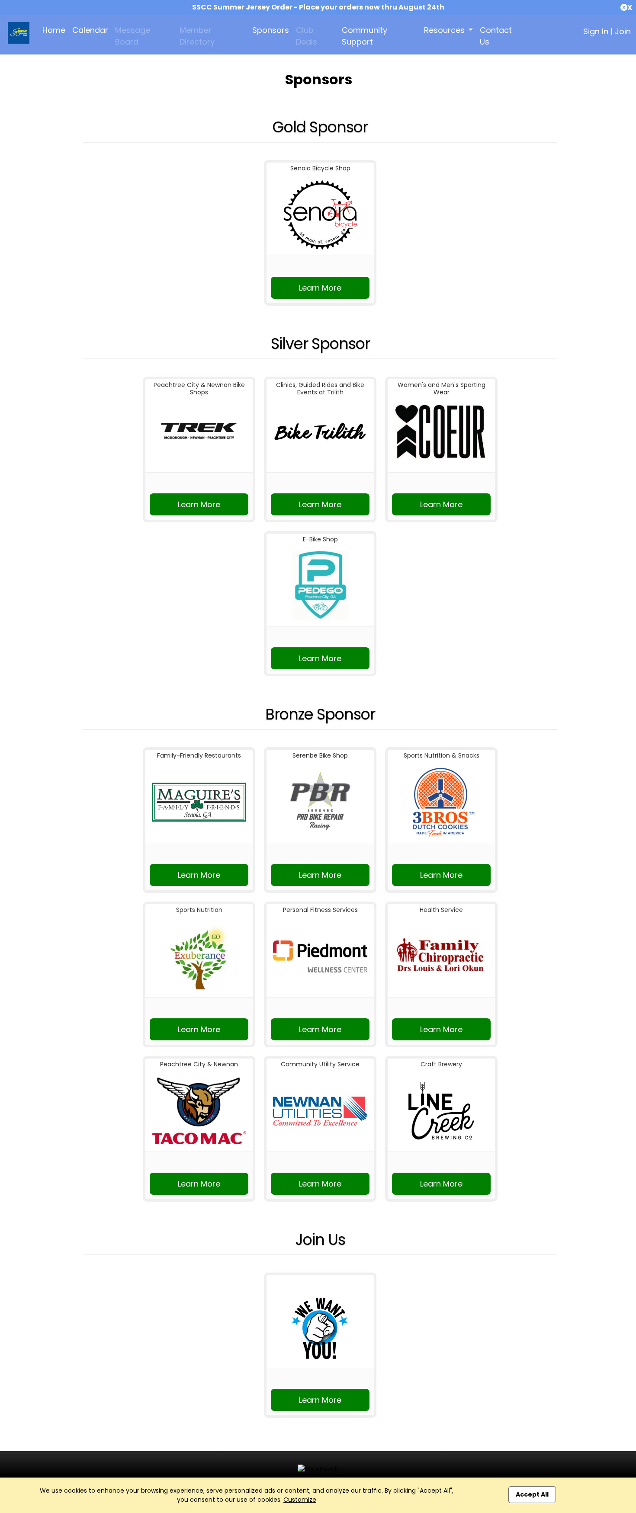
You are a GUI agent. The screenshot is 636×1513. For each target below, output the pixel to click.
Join (623, 31)
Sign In (595, 31)
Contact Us (496, 36)
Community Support (364, 36)
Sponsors (270, 30)
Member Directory (197, 36)
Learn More (320, 287)
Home (53, 30)
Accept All (532, 1494)
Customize (299, 1499)
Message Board (132, 36)
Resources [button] (445, 30)
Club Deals (306, 36)
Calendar (90, 30)
